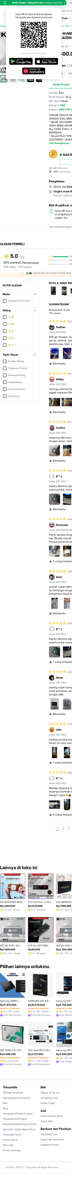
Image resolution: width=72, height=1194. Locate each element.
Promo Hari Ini (10, 1139)
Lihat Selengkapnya (59, 143)
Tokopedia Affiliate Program (18, 1113)
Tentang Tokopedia (13, 1092)
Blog (5, 1108)
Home (3, 26)
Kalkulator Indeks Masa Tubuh (19, 1129)
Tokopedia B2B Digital (15, 1118)
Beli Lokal (8, 1145)
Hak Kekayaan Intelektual (16, 1098)
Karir (5, 1103)
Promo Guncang (11, 1150)
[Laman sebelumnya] (52, 828)
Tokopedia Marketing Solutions (19, 1124)
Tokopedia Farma (12, 1134)
